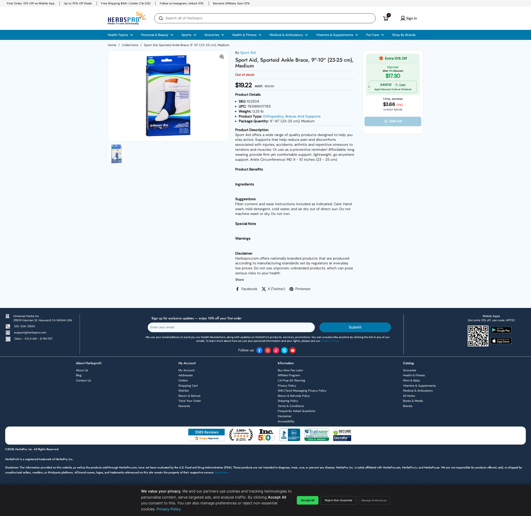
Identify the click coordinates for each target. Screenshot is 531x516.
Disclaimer (285, 416)
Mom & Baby (411, 380)
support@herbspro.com (30, 332)
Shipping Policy (288, 401)
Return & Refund (189, 396)
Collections (130, 45)
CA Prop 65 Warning (291, 380)
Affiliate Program (289, 375)
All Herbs (409, 396)
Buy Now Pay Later (290, 370)
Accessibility (286, 421)
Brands (407, 406)
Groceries (409, 370)
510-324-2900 (24, 326)
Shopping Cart (188, 385)
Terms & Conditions (291, 406)
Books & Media (413, 401)
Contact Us (83, 380)
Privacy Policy (287, 385)
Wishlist (183, 390)
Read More (222, 472)
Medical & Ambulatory (418, 390)
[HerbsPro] (127, 18)
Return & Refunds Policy (294, 396)
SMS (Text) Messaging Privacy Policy (302, 390)
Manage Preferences (374, 500)
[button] (385, 18)
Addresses (185, 375)
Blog (79, 375)
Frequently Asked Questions (296, 411)
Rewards (184, 406)
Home (112, 45)
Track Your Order (189, 401)
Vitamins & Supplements (419, 385)
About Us (82, 370)
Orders (183, 380)
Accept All (307, 500)
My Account (186, 370)
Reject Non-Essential (338, 500)
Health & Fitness (414, 375)
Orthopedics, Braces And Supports (292, 116)
